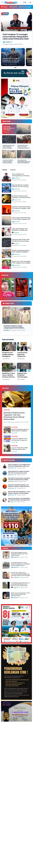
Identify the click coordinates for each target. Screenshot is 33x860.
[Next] (30, 286)
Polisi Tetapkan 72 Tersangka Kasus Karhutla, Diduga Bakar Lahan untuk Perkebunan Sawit (19, 466)
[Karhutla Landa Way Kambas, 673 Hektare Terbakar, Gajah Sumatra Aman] (4, 486)
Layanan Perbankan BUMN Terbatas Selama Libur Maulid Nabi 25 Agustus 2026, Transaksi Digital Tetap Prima (19, 448)
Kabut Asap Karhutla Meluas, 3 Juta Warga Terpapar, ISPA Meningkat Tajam (9, 129)
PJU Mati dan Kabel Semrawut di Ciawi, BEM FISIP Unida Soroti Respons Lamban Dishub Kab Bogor (20, 585)
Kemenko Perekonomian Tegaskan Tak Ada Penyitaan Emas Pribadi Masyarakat (14, 415)
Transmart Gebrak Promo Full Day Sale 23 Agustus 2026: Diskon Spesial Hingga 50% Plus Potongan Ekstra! (20, 439)
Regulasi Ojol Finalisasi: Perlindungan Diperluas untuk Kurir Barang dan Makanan (23, 377)
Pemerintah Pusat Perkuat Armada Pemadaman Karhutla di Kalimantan (23, 147)
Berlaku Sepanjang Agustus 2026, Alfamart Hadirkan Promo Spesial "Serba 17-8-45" (20, 430)
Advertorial (13, 7)
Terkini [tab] (4, 170)
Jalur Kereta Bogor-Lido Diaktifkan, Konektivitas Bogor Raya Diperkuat (19, 499)
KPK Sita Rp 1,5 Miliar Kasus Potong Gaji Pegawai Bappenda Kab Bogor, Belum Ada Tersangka (20, 574)
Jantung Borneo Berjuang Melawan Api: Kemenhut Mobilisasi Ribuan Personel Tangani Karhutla (23, 162)
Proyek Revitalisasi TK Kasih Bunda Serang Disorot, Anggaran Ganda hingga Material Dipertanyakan (20, 564)
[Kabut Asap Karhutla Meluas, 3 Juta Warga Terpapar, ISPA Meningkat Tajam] (4, 493)
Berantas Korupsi (25, 7)
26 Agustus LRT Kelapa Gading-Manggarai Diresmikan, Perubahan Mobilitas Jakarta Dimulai (8, 358)
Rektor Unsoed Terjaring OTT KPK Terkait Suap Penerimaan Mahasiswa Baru (20, 594)
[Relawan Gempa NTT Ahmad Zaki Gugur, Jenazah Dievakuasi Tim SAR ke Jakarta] (22, 287)
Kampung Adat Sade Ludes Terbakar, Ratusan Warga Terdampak (8, 147)
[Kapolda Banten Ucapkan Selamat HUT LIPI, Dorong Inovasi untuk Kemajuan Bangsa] (4, 473)
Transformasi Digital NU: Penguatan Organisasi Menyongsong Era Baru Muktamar (23, 357)
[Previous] (2, 286)
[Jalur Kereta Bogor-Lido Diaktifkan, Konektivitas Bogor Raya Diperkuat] (4, 500)
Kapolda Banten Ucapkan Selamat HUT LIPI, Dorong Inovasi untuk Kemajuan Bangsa (18, 473)
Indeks (5, 7)
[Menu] (2, 2)
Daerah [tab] (12, 170)
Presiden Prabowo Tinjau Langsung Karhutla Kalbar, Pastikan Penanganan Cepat (9, 162)
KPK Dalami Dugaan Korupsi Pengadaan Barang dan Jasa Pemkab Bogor (19, 554)
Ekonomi (7, 410)
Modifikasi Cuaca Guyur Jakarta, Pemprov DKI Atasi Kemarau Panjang (8, 376)
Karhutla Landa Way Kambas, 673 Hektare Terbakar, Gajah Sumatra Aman (18, 486)
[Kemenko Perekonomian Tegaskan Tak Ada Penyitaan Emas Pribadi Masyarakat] (4, 479)
